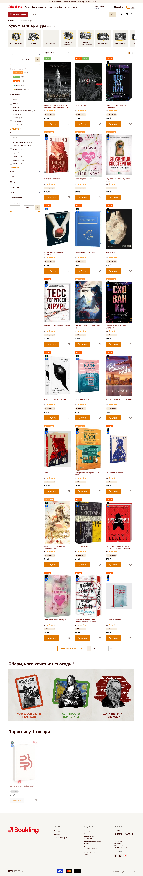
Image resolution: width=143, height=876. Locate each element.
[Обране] (127, 14)
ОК (38, 59)
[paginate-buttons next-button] (117, 648)
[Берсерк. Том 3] (88, 81)
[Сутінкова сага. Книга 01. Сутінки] (57, 228)
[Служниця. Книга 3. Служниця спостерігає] (119, 155)
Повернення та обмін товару (92, 842)
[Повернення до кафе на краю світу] (88, 449)
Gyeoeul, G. (18, 164)
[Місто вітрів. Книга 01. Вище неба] (119, 375)
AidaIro (16, 153)
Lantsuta (17, 125)
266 (110, 648)
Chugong (17, 156)
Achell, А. (17, 149)
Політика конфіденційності (91, 848)
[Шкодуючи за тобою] (57, 155)
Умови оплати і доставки (89, 832)
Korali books (18, 121)
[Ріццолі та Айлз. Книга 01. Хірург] (57, 302)
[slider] (11, 64)
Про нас (27, 7)
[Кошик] (132, 14)
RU (133, 7)
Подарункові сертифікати (89, 837)
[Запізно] (57, 449)
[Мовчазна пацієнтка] (119, 596)
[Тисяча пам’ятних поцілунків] (57, 596)
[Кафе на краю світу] (88, 375)
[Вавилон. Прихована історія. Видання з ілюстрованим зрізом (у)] (57, 81)
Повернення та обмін (55, 7)
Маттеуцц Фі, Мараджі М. (23, 142)
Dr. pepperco (18, 160)
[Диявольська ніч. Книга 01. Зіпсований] (119, 81)
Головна (11, 21)
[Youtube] (124, 855)
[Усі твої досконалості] (119, 449)
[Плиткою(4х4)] (132, 52)
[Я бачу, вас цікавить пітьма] (57, 375)
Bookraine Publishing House (24, 111)
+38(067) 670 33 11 (99, 6)
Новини (56, 834)
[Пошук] (112, 14)
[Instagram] (120, 855)
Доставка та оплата (39, 7)
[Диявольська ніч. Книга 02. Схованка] (119, 302)
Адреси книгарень (70, 7)
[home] (16, 21)
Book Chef (18, 107)
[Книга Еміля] (119, 228)
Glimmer (17, 118)
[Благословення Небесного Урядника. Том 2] (57, 522)
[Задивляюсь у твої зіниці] (88, 228)
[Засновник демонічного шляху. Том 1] (88, 302)
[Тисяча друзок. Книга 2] (88, 155)
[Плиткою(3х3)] (128, 52)
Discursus (18, 114)
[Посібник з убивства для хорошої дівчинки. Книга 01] (88, 596)
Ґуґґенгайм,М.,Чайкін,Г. (22, 146)
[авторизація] (121, 14)
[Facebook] (115, 855)
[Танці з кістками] (88, 522)
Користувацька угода (90, 853)
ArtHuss (17, 104)
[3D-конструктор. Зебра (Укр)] (24, 762)
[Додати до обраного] (69, 124)
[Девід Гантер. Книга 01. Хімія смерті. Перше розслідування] (119, 522)
